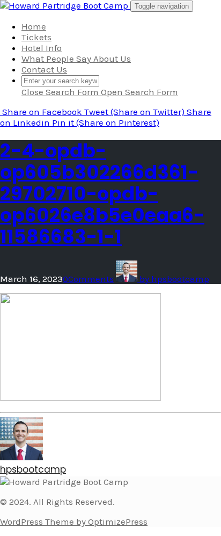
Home (33, 26)
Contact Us (44, 69)
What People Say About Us (76, 58)
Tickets (36, 37)
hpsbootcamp (33, 469)
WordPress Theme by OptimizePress (74, 521)
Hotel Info (41, 47)
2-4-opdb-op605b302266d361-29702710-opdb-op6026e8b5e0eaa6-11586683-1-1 (102, 193)
